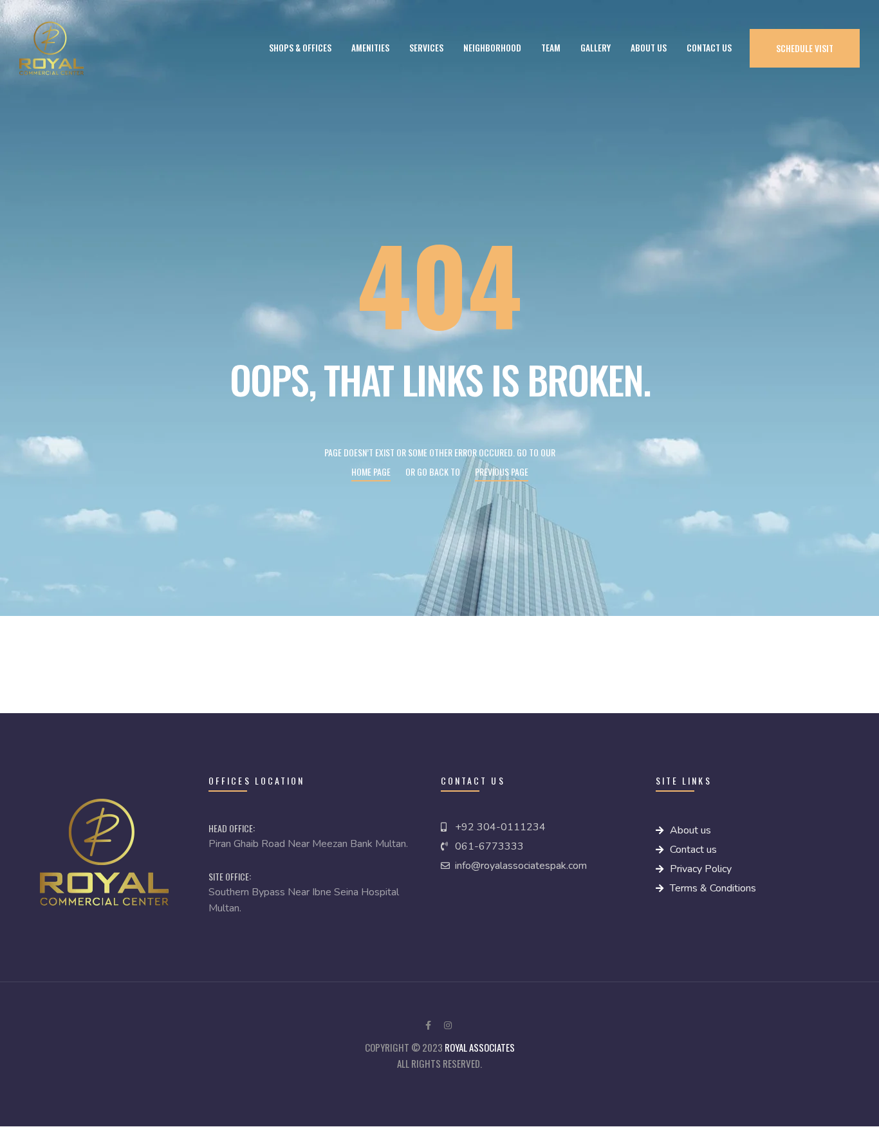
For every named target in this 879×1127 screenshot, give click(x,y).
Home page (371, 471)
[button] (805, 48)
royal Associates (480, 1047)
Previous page (501, 471)
